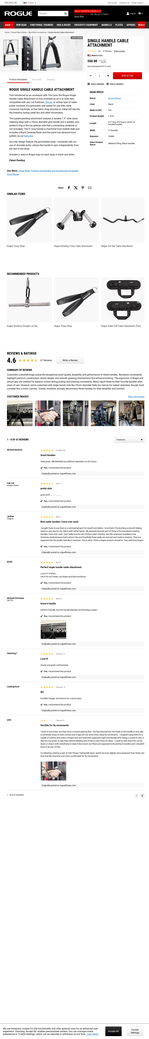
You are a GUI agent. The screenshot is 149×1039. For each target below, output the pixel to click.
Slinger (48, 102)
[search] (53, 13)
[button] (65, 13)
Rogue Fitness (114, 98)
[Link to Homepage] (18, 13)
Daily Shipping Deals (86, 11)
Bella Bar (28, 136)
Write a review (119, 51)
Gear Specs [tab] (37, 79)
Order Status (137, 3)
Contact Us (124, 3)
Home (7, 32)
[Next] (142, 796)
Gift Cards (112, 3)
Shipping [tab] (51, 79)
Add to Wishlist (97, 84)
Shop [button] (7, 25)
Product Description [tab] (18, 79)
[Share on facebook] (69, 187)
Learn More (92, 1034)
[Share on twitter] (76, 187)
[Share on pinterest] (83, 187)
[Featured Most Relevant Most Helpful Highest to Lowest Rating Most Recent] (129, 440)
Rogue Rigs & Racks (19, 32)
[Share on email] (90, 187)
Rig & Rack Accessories (37, 32)
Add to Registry (117, 84)
